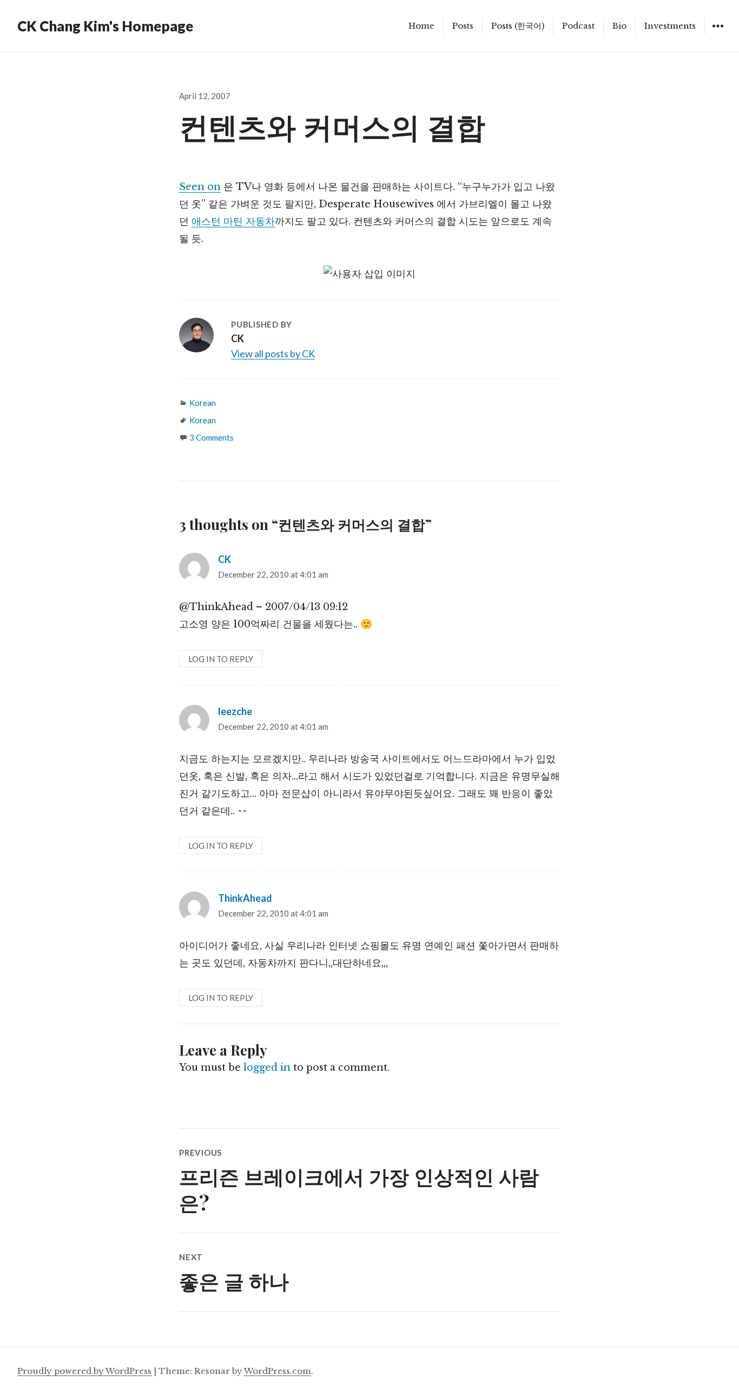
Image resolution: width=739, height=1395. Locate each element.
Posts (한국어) (517, 26)
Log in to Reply (220, 659)
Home (421, 26)
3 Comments (211, 437)
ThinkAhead (245, 898)
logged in (267, 1067)
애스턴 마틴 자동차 (233, 221)
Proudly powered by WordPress (84, 1371)
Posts (462, 26)
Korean (202, 403)
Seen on (200, 187)
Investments (670, 26)
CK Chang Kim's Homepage (105, 26)
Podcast (578, 26)
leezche (235, 711)
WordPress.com (277, 1371)
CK (224, 559)
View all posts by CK (273, 353)
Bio (619, 26)
